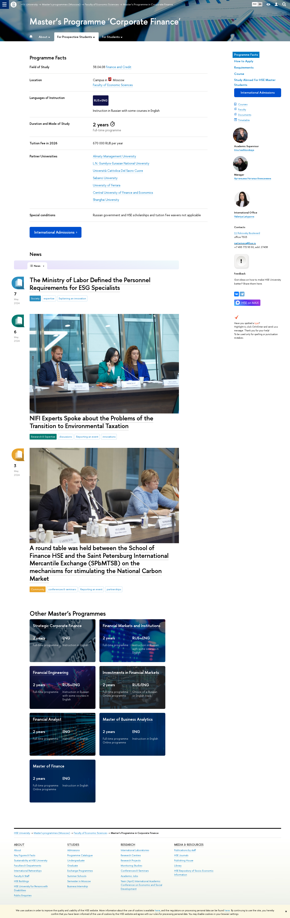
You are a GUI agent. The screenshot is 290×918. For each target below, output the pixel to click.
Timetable (244, 120)
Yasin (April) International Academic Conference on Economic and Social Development (141, 885)
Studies (73, 845)
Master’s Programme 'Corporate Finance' (105, 21)
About (19, 845)
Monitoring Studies (131, 865)
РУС (255, 4)
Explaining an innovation (72, 298)
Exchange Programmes (80, 870)
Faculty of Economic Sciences (113, 85)
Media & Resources (189, 845)
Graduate (72, 865)
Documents (244, 115)
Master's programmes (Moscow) (52, 833)
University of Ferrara (106, 185)
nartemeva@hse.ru (245, 243)
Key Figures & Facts (24, 855)
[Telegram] (242, 294)
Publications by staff (185, 850)
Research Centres (131, 855)
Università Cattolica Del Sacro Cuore (118, 170)
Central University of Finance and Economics (123, 192)
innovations (109, 436)
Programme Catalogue (80, 855)
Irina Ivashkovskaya (244, 150)
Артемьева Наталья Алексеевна (252, 178)
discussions (65, 436)
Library (177, 865)
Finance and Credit (118, 67)
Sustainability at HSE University (30, 860)
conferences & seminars (62, 589)
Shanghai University (106, 199)
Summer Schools (76, 876)
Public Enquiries (22, 895)
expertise (49, 298)
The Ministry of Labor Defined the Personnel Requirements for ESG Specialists (90, 283)
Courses (242, 104)
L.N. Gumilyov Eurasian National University (121, 163)
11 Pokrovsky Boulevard (247, 233)
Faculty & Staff (21, 876)
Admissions (73, 850)
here (157, 910)
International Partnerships (27, 870)
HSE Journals (181, 855)
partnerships (114, 589)
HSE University (22, 833)
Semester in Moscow (79, 881)
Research (128, 845)
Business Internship (77, 886)
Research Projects (130, 860)
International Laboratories (135, 850)
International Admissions (258, 92)
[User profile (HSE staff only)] (276, 4)
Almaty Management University (114, 156)
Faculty (242, 109)
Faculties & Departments (27, 865)
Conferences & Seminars (135, 870)
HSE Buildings (21, 881)
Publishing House (183, 860)
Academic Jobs (129, 876)
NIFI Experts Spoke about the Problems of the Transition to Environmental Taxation (91, 422)
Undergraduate (76, 860)
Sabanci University (105, 178)
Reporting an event (87, 436)
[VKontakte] (236, 294)
